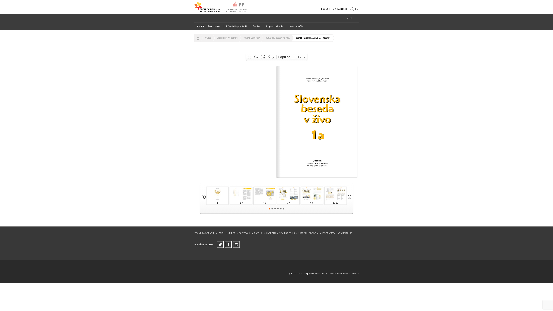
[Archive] (249, 56)
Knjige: (201, 26)
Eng (325, 8)
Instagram (236, 244)
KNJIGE (231, 233)
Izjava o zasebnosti (338, 273)
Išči (357, 8)
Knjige (208, 38)
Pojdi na (284, 57)
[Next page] (273, 56)
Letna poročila (296, 26)
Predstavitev (214, 26)
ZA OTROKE (245, 233)
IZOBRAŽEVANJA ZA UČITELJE (337, 233)
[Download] (256, 56)
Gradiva (256, 26)
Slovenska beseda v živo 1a (278, 38)
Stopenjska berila (274, 26)
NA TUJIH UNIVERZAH (265, 233)
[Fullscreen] (263, 56)
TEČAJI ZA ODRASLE (204, 233)
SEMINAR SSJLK (287, 233)
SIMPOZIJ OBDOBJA (308, 233)
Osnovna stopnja (251, 38)
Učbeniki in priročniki (236, 26)
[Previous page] (269, 56)
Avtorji (355, 273)
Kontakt (342, 8)
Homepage (197, 38)
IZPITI (221, 233)
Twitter (220, 244)
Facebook (228, 244)
